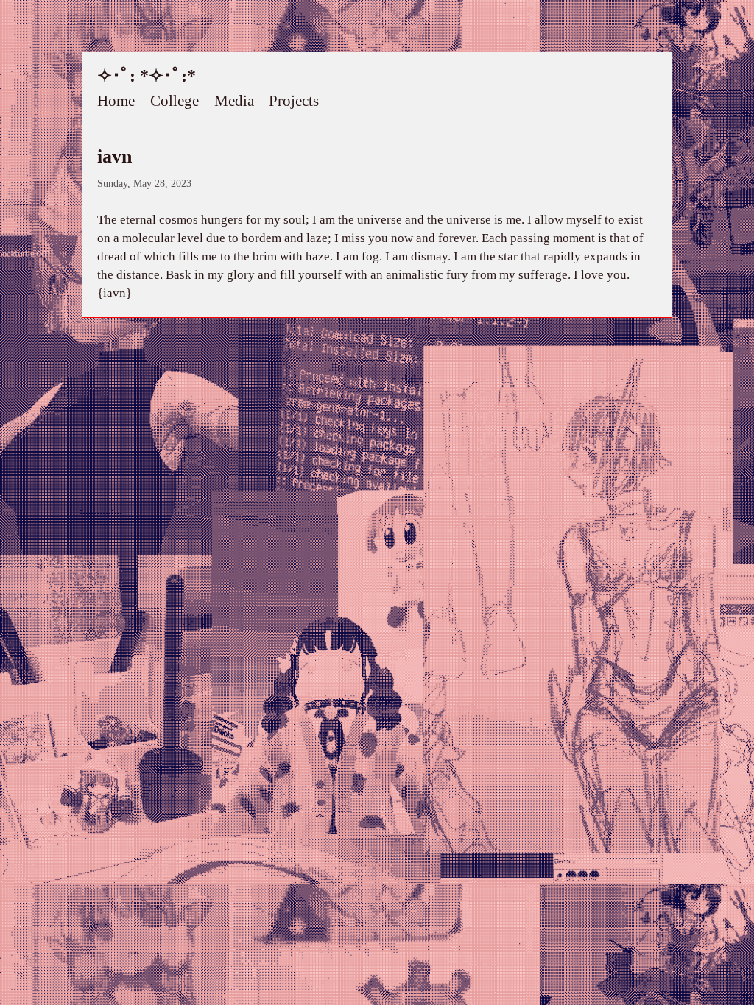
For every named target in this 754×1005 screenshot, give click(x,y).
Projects (294, 101)
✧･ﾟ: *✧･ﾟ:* (146, 75)
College (174, 101)
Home (116, 101)
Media (234, 101)
